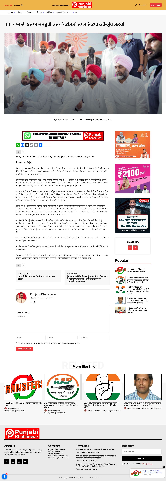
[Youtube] (25, 461)
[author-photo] (5, 408)
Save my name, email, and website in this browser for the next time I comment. (49, 343)
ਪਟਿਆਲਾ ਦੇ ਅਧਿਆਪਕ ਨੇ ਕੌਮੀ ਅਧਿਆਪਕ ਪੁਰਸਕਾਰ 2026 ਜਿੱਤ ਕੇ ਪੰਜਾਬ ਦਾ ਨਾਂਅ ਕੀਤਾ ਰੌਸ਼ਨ (138, 300)
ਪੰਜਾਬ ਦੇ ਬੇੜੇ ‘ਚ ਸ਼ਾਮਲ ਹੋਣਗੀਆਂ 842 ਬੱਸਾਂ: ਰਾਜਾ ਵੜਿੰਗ (36, 277)
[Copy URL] (135, 247)
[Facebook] (31, 302)
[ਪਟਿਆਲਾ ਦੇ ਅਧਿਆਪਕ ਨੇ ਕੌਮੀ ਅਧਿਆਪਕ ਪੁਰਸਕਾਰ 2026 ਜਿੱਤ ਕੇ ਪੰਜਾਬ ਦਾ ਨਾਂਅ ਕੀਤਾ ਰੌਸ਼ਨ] (120, 300)
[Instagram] (35, 302)
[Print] (130, 247)
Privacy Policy (147, 464)
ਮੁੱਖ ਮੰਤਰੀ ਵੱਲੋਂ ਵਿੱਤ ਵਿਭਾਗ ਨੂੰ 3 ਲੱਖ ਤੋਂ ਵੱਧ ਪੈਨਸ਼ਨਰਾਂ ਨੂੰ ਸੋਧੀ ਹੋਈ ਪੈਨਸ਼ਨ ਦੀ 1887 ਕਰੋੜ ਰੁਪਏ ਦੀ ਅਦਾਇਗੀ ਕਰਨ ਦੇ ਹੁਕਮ (87, 279)
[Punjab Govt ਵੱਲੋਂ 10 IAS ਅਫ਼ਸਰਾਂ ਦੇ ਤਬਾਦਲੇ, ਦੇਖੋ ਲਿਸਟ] (120, 270)
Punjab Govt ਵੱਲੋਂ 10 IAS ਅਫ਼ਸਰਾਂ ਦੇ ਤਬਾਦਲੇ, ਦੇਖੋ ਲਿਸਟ (136, 270)
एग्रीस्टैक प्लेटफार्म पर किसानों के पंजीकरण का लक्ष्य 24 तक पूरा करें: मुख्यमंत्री (137, 310)
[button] (19, 5)
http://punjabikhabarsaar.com (41, 298)
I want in (140, 458)
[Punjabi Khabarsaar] (21, 298)
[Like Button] (18, 152)
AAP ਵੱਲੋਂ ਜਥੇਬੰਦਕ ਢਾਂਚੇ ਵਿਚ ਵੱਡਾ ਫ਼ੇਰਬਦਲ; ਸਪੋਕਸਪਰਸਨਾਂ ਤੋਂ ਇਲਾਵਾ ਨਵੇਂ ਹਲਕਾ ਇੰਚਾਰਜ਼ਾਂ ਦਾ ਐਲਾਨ (137, 280)
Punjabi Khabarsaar (66, 120)
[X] (19, 461)
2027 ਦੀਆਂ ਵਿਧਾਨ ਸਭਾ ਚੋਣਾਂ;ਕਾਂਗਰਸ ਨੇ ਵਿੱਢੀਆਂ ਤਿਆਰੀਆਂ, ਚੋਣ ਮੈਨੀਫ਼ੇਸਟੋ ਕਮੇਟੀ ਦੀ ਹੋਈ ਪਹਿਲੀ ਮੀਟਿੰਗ (138, 290)
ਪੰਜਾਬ (77, 452)
